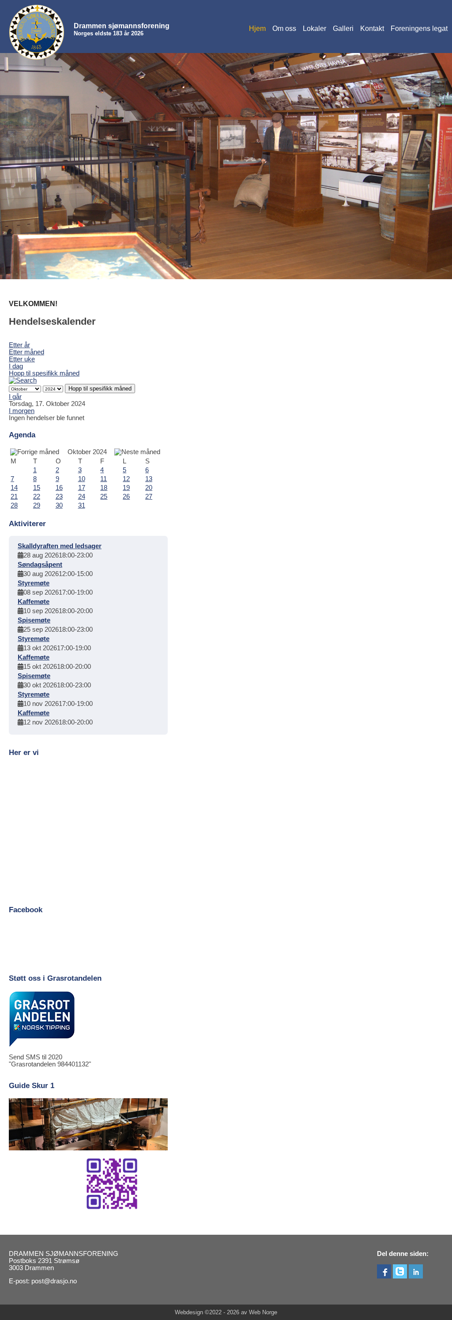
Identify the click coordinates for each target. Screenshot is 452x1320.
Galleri (343, 28)
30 (59, 505)
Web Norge (263, 1312)
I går (15, 396)
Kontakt (372, 28)
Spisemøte (34, 620)
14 (14, 487)
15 (36, 487)
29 (36, 505)
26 (126, 496)
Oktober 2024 (87, 451)
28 (14, 505)
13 (148, 478)
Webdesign (189, 1312)
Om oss (284, 28)
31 (81, 505)
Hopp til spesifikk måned (44, 373)
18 (103, 487)
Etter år (19, 345)
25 (103, 496)
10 (81, 478)
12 (126, 478)
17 (81, 487)
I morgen (21, 410)
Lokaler (314, 28)
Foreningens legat (419, 28)
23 (59, 496)
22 (36, 496)
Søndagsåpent (40, 564)
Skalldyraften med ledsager (60, 546)
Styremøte (33, 583)
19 (126, 487)
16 (59, 487)
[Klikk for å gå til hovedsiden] (37, 32)
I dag (16, 366)
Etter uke (22, 359)
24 (81, 496)
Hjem (257, 28)
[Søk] (23, 380)
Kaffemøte (33, 601)
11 (103, 478)
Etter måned (26, 352)
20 (148, 487)
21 (14, 496)
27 (148, 496)
